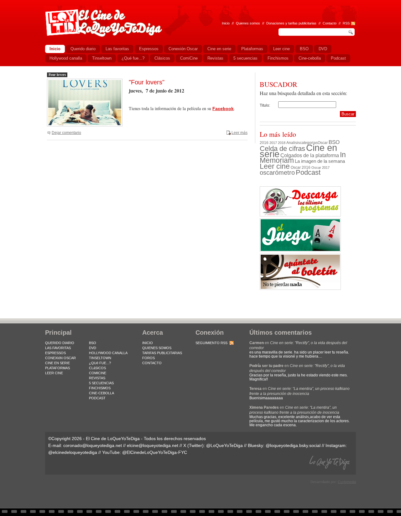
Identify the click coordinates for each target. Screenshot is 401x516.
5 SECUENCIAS (101, 383)
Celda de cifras (282, 148)
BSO (334, 142)
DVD (92, 348)
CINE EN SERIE (57, 363)
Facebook (223, 108)
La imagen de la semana (320, 161)
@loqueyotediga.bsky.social (293, 445)
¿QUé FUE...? (100, 363)
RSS (346, 23)
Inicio (226, 23)
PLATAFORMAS (57, 368)
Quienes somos (248, 23)
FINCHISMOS (100, 388)
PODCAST (97, 398)
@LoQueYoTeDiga (224, 445)
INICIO (147, 343)
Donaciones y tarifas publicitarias (291, 23)
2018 (281, 143)
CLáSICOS (97, 368)
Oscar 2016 (300, 167)
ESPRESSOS (55, 353)
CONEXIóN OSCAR (60, 358)
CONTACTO (152, 363)
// (340, 23)
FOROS (148, 358)
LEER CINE (54, 373)
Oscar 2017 (320, 167)
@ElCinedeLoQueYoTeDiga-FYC (154, 452)
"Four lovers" (146, 82)
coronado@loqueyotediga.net (92, 445)
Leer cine (275, 166)
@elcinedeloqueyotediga (72, 452)
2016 (264, 143)
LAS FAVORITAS (58, 348)
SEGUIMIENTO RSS (211, 343)
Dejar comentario (66, 132)
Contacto (329, 23)
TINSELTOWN (100, 358)
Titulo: (265, 105)
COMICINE (97, 373)
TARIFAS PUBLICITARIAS (162, 353)
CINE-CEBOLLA (101, 393)
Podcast (308, 172)
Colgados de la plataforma (309, 155)
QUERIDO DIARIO (59, 343)
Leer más (239, 132)
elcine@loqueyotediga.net (152, 445)
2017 (273, 143)
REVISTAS (97, 378)
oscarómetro (277, 172)
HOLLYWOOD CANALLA (108, 353)
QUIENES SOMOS (156, 348)
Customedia (347, 482)
